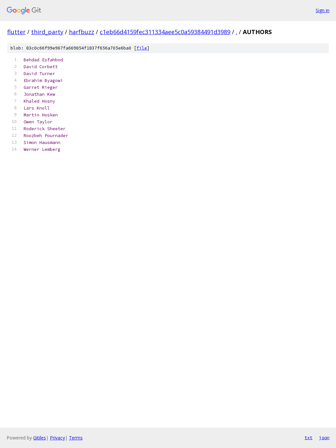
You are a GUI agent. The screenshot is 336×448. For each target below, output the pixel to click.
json (324, 437)
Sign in (322, 10)
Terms (76, 438)
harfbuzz (81, 32)
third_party (47, 32)
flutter (16, 32)
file (141, 48)
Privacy (57, 438)
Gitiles (39, 438)
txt (308, 437)
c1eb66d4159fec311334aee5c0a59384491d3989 (165, 32)
